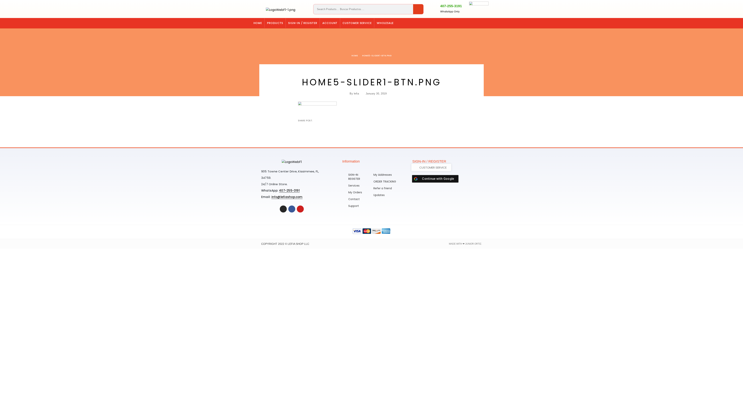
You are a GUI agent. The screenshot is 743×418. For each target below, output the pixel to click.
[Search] (418, 9)
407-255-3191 (451, 6)
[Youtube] (300, 209)
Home (257, 23)
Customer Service (357, 23)
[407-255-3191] (433, 8)
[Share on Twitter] (322, 120)
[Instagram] (479, 23)
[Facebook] (487, 23)
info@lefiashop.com (287, 197)
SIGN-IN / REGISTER (302, 23)
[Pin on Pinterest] (328, 120)
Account (330, 23)
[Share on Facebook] (316, 120)
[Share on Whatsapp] (334, 120)
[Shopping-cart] (471, 23)
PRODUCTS (275, 23)
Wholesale (385, 23)
